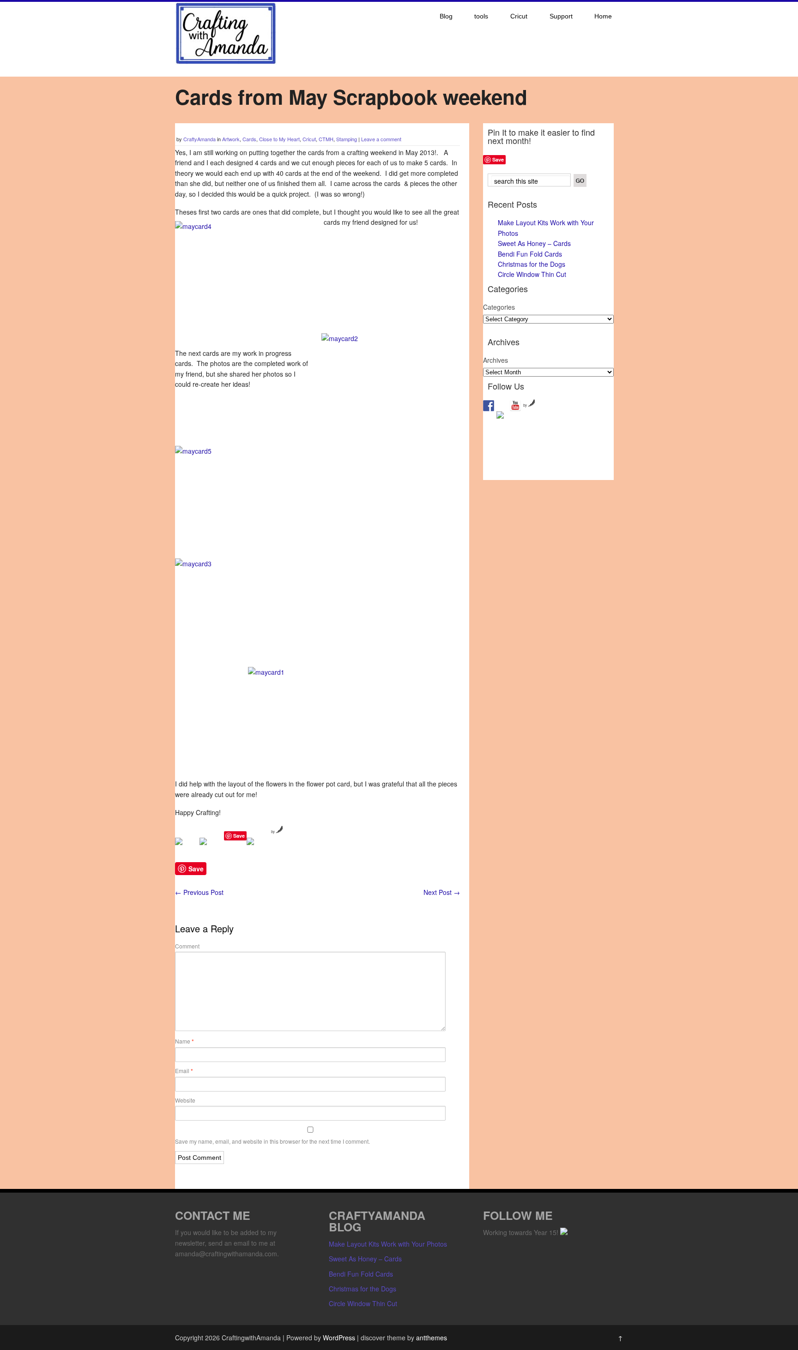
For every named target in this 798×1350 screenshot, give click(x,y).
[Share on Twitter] (211, 849)
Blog (446, 16)
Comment (187, 946)
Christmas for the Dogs (531, 264)
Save (239, 835)
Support (561, 16)
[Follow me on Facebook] (488, 405)
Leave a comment (381, 139)
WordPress (339, 1337)
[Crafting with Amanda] (226, 61)
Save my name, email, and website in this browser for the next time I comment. (272, 1141)
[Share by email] (258, 849)
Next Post (441, 892)
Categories (499, 307)
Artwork (231, 139)
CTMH (326, 139)
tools (481, 16)
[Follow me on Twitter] (502, 416)
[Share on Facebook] (186, 849)
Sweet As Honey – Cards (534, 243)
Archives (495, 360)
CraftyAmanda (199, 139)
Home (603, 16)
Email (184, 1071)
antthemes (431, 1337)
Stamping (346, 139)
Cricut (518, 16)
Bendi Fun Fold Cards (530, 253)
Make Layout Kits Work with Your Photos (388, 1243)
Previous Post (199, 892)
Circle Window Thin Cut (532, 274)
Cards (249, 139)
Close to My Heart (279, 139)
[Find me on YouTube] (515, 405)
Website (185, 1100)
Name (184, 1041)
